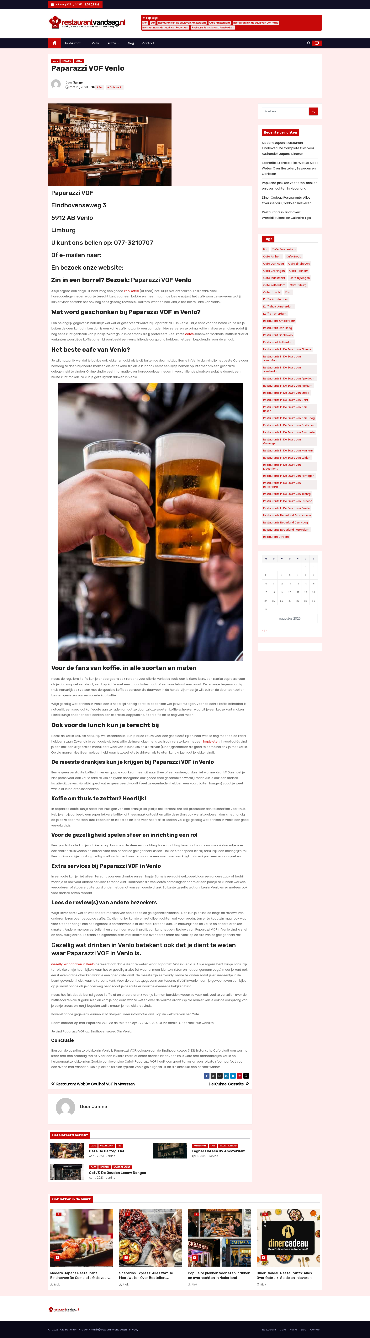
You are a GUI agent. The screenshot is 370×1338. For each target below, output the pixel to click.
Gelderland (106, 1145)
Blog (131, 43)
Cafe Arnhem (272, 256)
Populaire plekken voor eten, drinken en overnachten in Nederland (219, 1275)
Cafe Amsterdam (219, 22)
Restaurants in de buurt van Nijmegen (288, 476)
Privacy (133, 1329)
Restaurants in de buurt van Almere (287, 349)
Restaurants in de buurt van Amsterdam (182, 22)
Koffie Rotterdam (275, 314)
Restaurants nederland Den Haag (285, 522)
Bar (153, 22)
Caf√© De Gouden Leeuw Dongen (117, 1173)
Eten (144, 22)
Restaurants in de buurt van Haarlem (288, 450)
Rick (56, 1284)
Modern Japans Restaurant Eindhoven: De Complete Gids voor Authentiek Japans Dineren (288, 148)
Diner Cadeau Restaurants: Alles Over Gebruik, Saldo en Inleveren (284, 1275)
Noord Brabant (122, 1167)
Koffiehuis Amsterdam (278, 306)
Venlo (79, 60)
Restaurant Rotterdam (278, 342)
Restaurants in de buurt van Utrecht (287, 501)
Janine (78, 82)
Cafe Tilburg (298, 285)
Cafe (95, 43)
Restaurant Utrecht (276, 537)
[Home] (54, 43)
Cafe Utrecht (272, 292)
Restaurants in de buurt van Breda (286, 393)
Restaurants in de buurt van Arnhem (287, 386)
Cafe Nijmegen (300, 278)
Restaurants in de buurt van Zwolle (286, 508)
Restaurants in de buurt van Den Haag (255, 22)
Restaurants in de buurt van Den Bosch (285, 409)
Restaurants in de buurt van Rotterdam (165, 27)
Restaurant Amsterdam (279, 321)
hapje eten (211, 741)
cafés (189, 334)
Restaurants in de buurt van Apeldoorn (289, 378)
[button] (308, 43)
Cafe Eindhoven (299, 264)
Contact (148, 43)
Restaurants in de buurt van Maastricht (282, 467)
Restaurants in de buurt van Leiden (286, 458)
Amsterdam (200, 1145)
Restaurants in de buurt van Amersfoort (282, 358)
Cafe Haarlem (298, 271)
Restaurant (73, 43)
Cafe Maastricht (274, 278)
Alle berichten (68, 1329)
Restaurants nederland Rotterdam (286, 530)
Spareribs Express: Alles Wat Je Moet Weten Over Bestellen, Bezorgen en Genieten (290, 168)
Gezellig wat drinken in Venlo (73, 964)
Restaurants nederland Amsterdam (213, 27)
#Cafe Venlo (114, 87)
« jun (265, 630)
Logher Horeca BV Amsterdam (219, 1151)
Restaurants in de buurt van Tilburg (287, 494)
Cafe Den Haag (273, 264)
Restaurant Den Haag (277, 328)
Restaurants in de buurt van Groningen (282, 441)
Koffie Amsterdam (275, 299)
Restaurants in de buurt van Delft (285, 400)
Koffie (112, 43)
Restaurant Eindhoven (278, 335)
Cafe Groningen (274, 271)
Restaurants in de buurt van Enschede (289, 432)
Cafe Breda (293, 256)
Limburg (66, 60)
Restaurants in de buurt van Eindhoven (289, 425)
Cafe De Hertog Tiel (106, 1151)
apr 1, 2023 (96, 1156)
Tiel (119, 1145)
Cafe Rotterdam (274, 285)
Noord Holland (228, 1145)
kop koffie (131, 291)
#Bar (100, 87)
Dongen (104, 1167)
